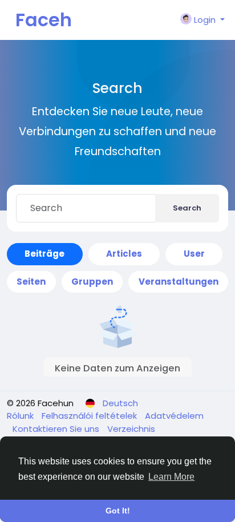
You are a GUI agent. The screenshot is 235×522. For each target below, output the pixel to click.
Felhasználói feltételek (90, 416)
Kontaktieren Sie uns (57, 429)
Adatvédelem (174, 416)
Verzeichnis (131, 429)
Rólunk (21, 416)
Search (187, 208)
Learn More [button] (171, 476)
